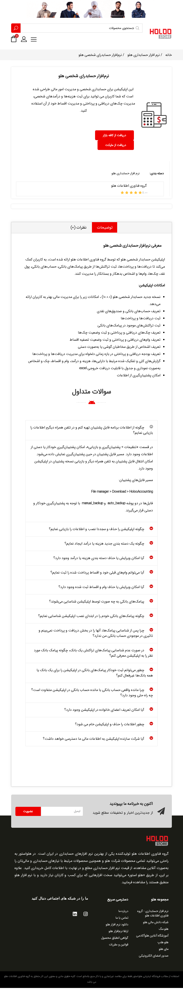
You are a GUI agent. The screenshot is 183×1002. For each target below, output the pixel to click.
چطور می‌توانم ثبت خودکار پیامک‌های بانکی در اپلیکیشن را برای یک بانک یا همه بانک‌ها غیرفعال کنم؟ (95, 672)
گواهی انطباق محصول (114, 938)
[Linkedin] (75, 914)
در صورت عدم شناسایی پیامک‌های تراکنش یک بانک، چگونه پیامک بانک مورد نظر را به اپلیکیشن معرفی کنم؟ (93, 653)
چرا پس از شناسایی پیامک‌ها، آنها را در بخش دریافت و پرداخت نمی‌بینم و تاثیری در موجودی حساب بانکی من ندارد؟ (96, 633)
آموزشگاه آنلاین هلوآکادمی (152, 935)
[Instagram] (85, 914)
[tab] (104, 227)
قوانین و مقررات (118, 944)
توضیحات (104, 227)
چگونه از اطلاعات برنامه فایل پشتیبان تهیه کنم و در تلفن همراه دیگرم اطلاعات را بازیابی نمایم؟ (91, 430)
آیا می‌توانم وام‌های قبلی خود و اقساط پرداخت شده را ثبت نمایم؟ (97, 572)
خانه (168, 55)
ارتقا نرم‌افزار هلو (118, 931)
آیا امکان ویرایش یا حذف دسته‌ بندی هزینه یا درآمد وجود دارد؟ (98, 558)
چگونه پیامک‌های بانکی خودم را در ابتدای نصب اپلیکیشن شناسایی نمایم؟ (91, 616)
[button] (91, 430)
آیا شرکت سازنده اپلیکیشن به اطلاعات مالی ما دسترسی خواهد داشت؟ (93, 739)
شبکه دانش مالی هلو (155, 922)
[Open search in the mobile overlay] (77, 28)
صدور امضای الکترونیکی (153, 955)
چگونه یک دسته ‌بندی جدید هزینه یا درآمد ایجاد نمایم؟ (104, 543)
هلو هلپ (163, 942)
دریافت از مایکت (115, 145)
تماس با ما (122, 918)
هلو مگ (163, 929)
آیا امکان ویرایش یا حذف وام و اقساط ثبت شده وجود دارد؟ (101, 587)
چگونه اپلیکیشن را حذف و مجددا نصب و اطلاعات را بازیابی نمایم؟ (96, 529)
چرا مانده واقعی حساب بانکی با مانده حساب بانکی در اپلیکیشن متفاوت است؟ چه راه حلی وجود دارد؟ (92, 692)
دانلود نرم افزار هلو (117, 924)
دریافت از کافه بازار (114, 135)
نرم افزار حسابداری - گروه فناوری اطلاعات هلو (152, 913)
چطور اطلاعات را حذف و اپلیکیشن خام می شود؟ (109, 724)
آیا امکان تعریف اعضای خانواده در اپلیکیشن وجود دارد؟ (104, 710)
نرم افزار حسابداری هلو (143, 55)
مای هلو (163, 949)
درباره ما (124, 911)
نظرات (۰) (78, 227)
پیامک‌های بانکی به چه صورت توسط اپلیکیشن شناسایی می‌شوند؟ (96, 601)
